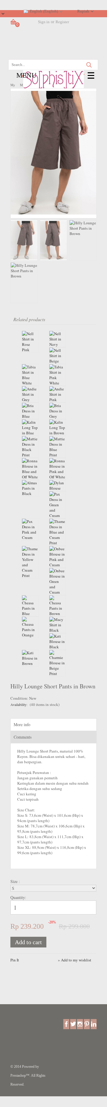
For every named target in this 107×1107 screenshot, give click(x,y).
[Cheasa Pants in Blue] (30, 605)
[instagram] (80, 1023)
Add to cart (28, 942)
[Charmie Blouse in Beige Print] (57, 663)
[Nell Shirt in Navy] (57, 339)
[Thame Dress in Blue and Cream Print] (57, 532)
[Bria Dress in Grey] (57, 411)
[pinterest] (87, 1023)
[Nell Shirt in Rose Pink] (30, 342)
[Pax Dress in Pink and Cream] (30, 529)
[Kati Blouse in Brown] (30, 658)
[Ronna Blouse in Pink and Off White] (57, 469)
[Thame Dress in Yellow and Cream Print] (30, 562)
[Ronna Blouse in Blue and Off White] (30, 469)
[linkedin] (94, 1023)
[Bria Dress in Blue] (30, 411)
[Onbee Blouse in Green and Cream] (57, 581)
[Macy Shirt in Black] (57, 624)
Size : (15, 881)
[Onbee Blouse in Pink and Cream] (57, 557)
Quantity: (18, 897)
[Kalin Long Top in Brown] (57, 427)
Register (62, 22)
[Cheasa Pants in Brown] (57, 605)
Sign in (44, 22)
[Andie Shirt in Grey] (30, 394)
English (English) (44, 11)
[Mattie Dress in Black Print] (30, 447)
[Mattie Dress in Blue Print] (57, 447)
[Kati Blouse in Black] (57, 641)
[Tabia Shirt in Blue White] (30, 375)
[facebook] (66, 1023)
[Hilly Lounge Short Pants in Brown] (53, 215)
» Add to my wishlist (74, 960)
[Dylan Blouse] (57, 485)
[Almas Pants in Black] (30, 488)
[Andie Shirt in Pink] (57, 394)
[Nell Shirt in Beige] (57, 355)
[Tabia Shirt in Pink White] (57, 375)
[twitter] (73, 1023)
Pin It (14, 960)
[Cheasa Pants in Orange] (30, 627)
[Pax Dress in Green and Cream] (57, 504)
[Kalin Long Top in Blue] (30, 427)
